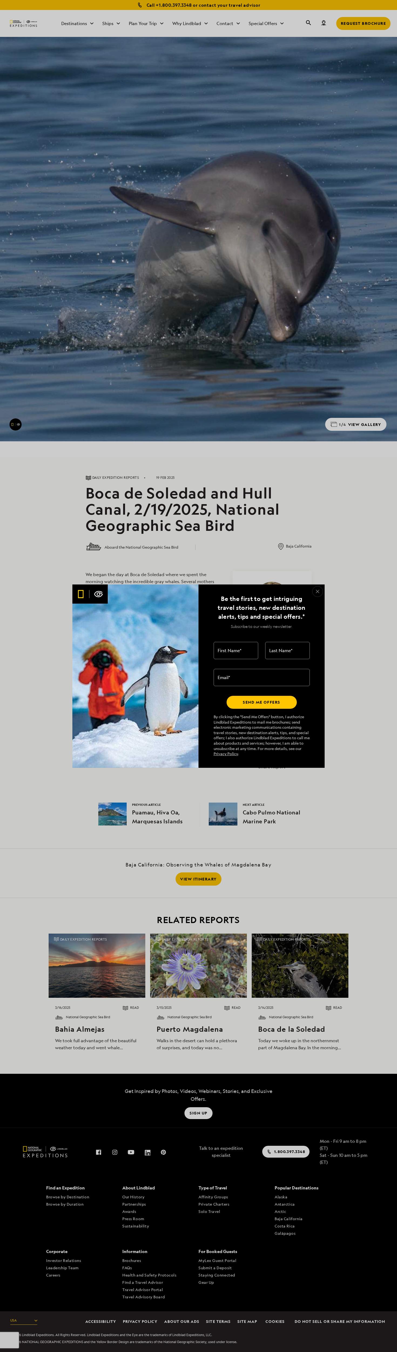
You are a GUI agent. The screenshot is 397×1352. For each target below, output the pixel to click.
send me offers (261, 702)
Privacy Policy (226, 753)
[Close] (317, 591)
